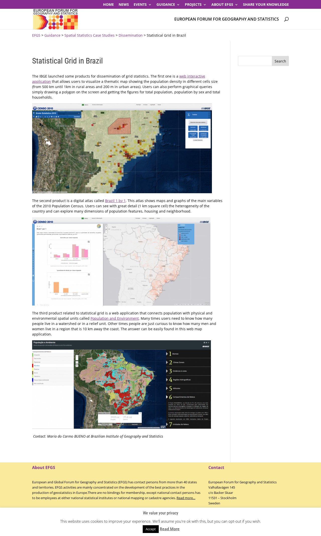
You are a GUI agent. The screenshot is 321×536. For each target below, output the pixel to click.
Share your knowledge (266, 5)
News (124, 5)
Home (108, 5)
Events (140, 5)
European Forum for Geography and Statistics (226, 19)
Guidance (165, 5)
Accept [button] (151, 529)
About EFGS (222, 5)
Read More (170, 528)
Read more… (186, 498)
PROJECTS (193, 5)
